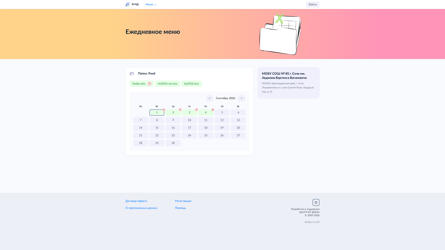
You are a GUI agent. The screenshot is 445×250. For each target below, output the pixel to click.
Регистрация (183, 201)
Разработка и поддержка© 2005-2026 (305, 212)
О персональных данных (141, 208)
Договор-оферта (136, 201)
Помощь (180, 208)
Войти (313, 4)
